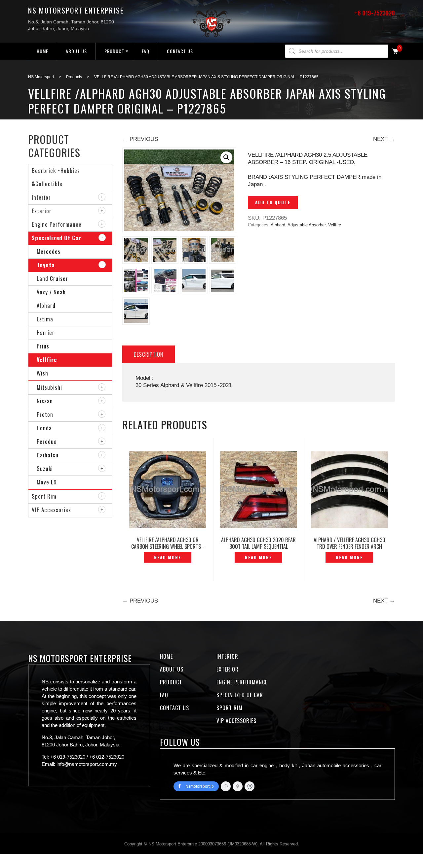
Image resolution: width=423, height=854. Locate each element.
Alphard (278, 224)
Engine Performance (57, 224)
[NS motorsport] (238, 786)
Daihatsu (47, 455)
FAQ (145, 51)
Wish (42, 373)
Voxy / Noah (51, 292)
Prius (43, 346)
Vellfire (334, 224)
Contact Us (180, 51)
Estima (45, 319)
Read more (167, 557)
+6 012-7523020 (106, 757)
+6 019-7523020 (375, 13)
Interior (41, 197)
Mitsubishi (49, 387)
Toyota (46, 265)
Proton (45, 414)
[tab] (148, 354)
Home (42, 51)
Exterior (42, 211)
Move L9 (47, 482)
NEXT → (384, 139)
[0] (395, 52)
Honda (44, 428)
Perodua (47, 441)
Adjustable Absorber (307, 224)
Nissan (45, 401)
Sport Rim (44, 496)
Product (114, 51)
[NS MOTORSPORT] (249, 786)
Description (148, 354)
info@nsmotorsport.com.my (87, 764)
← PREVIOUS (140, 139)
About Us (76, 51)
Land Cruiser (52, 278)
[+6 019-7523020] (226, 786)
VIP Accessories (51, 510)
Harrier (46, 332)
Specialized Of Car (56, 238)
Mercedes (48, 251)
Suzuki (45, 468)
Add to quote (272, 202)
